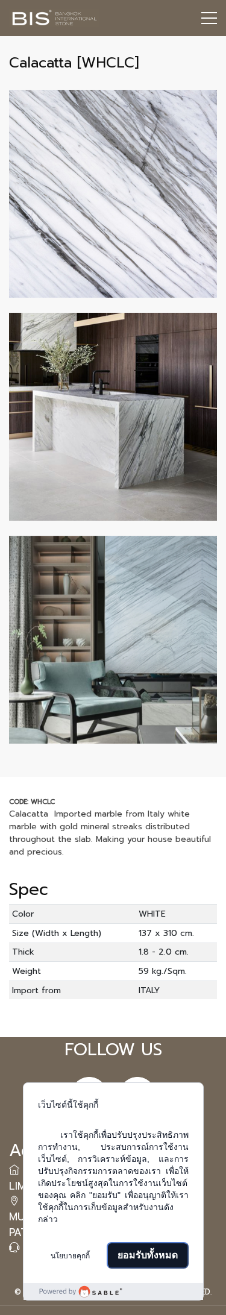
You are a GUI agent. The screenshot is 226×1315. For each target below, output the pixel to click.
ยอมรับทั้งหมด (148, 1255)
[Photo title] (113, 194)
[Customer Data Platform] (113, 1291)
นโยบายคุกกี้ (70, 1256)
